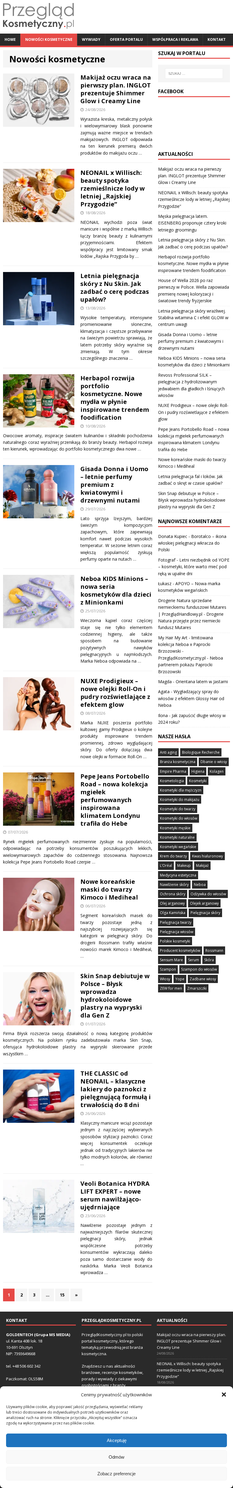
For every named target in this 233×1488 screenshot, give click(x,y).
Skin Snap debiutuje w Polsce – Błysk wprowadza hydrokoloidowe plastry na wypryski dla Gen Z (115, 995)
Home (10, 39)
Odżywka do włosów (208, 893)
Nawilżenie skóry (174, 884)
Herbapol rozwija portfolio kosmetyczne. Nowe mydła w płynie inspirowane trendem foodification (114, 397)
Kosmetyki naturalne (177, 837)
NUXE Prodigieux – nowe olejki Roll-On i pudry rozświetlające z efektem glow (115, 693)
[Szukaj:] (194, 73)
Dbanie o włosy (214, 761)
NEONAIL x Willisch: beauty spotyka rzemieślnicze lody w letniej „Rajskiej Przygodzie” (112, 188)
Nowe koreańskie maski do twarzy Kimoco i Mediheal (109, 889)
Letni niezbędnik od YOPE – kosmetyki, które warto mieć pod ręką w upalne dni (193, 566)
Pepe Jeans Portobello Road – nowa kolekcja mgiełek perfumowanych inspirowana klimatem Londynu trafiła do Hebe (114, 800)
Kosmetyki (198, 780)
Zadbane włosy (203, 979)
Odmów (116, 1457)
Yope (179, 979)
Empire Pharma (173, 771)
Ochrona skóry (172, 893)
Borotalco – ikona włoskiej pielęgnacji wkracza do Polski (192, 543)
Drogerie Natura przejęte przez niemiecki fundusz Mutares (191, 621)
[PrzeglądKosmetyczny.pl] (38, 30)
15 (62, 1295)
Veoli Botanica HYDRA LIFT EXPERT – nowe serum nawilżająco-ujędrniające (115, 1195)
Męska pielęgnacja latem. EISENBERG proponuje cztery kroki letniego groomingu (192, 223)
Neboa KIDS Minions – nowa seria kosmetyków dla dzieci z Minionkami (115, 590)
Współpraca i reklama (175, 39)
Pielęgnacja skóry (205, 912)
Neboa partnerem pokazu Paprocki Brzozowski (190, 664)
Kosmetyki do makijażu (179, 799)
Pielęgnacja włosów (176, 931)
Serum (193, 959)
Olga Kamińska (172, 912)
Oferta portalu (126, 39)
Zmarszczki (197, 988)
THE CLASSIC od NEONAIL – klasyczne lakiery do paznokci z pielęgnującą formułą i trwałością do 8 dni (115, 1089)
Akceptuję (117, 1440)
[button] (224, 1394)
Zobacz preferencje (116, 1473)
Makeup (184, 865)
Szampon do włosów (199, 969)
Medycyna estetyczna (178, 875)
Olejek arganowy (204, 903)
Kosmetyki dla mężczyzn (180, 790)
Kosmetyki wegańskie (178, 846)
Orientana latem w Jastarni (202, 681)
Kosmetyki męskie (175, 828)
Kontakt (217, 39)
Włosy (165, 979)
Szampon (168, 969)
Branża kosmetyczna (177, 761)
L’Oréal (166, 865)
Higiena (197, 771)
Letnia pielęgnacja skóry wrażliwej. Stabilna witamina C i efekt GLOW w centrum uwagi (193, 317)
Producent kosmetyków (180, 950)
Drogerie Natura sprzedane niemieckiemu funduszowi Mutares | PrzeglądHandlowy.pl (192, 607)
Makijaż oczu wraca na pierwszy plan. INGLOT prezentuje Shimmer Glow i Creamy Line (115, 89)
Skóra (209, 959)
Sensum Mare (171, 959)
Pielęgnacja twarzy (175, 922)
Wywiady (91, 39)
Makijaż (202, 865)
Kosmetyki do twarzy (177, 808)
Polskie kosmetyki (175, 941)
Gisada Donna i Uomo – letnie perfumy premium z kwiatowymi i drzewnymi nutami (190, 341)
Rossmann (214, 950)
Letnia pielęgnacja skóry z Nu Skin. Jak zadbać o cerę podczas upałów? (114, 287)
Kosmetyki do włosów (178, 818)
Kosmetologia (172, 780)
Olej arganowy (172, 903)
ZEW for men (171, 988)
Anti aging (168, 752)
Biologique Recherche (201, 752)
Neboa (200, 884)
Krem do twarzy (173, 856)
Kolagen (217, 771)
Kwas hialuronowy (207, 856)
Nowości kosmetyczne (49, 39)
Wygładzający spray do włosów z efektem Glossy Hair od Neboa (191, 698)
